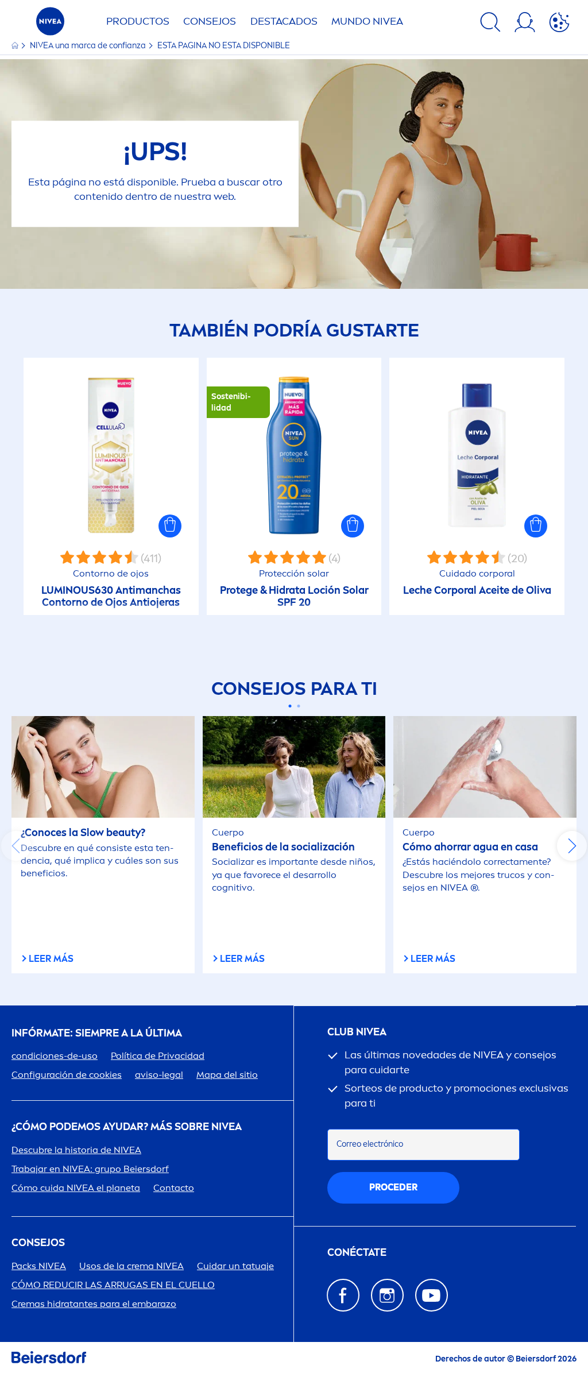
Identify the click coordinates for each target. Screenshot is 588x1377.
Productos (137, 21)
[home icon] (15, 46)
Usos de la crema (131, 1265)
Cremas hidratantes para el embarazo (93, 1303)
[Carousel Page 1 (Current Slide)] (289, 706)
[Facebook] (343, 1295)
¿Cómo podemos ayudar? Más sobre (126, 1127)
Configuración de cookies (66, 1074)
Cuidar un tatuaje (235, 1265)
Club (356, 1032)
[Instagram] (387, 1295)
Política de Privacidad (157, 1055)
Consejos (209, 21)
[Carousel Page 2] (298, 706)
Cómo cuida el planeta (75, 1187)
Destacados (284, 21)
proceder (393, 1187)
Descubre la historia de (76, 1149)
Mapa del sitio (227, 1074)
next (572, 846)
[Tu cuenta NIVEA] (525, 24)
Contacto (173, 1187)
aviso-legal (159, 1074)
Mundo (367, 21)
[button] (169, 526)
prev (16, 846)
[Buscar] (490, 24)
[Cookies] (559, 24)
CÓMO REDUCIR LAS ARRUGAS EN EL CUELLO (113, 1284)
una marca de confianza (89, 46)
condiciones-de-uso (54, 1055)
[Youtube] (431, 1295)
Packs (38, 1265)
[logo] (50, 24)
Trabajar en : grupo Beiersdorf (90, 1168)
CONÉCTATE (356, 1253)
